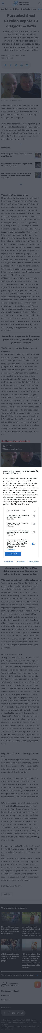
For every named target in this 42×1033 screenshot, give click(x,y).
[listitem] (21, 511)
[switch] (33, 516)
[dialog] (21, 516)
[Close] (38, 472)
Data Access (21, 561)
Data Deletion (8, 561)
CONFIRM (13, 554)
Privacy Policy (34, 561)
